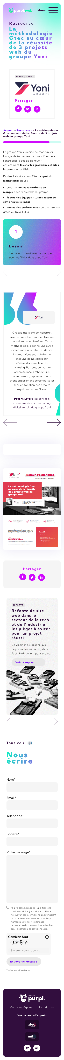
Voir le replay (24, 662)
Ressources (24, 130)
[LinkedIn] (36, 1048)
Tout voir (15, 743)
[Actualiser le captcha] (47, 937)
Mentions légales (21, 1007)
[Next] (54, 272)
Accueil (8, 130)
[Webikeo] (27, 1048)
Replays (18, 605)
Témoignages (25, 76)
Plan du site (46, 1007)
